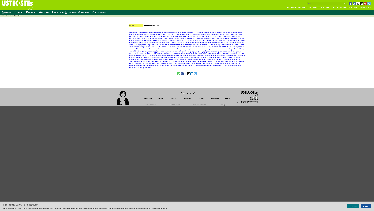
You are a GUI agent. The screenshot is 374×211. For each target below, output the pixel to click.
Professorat (7, 12)
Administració (58, 12)
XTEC (333, 7)
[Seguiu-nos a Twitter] (358, 3)
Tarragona (215, 98)
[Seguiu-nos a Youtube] (365, 3)
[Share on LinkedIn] (191, 73)
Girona (160, 98)
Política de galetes (175, 105)
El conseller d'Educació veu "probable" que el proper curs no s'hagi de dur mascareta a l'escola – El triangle (179, 40)
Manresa (187, 98)
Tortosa (227, 98)
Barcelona (148, 98)
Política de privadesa (150, 105)
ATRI (327, 7)
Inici (2, 16)
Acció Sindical (85, 12)
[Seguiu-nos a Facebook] (350, 3)
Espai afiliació (366, 7)
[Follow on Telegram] (369, 3)
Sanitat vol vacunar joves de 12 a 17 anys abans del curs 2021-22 (206, 47)
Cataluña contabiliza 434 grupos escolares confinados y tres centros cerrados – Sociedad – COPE (211, 34)
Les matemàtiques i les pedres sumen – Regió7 (161, 42)
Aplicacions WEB (318, 7)
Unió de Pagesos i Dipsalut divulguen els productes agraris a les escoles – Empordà (185, 61)
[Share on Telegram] (195, 73)
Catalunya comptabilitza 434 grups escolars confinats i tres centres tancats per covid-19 (170, 55)
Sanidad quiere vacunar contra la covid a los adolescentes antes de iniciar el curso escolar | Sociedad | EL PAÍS (164, 32)
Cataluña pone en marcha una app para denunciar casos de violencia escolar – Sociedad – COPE (192, 36)
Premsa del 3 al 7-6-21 (152, 25)
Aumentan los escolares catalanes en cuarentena (144, 36)
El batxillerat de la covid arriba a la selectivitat (170, 47)
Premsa (131, 25)
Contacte (301, 7)
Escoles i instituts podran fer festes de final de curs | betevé (156, 65)
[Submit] (345, 3)
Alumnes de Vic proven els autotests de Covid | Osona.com (196, 42)
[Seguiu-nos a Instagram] (354, 3)
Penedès (201, 98)
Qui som (286, 7)
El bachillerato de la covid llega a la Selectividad (215, 32)
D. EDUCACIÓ (354, 7)
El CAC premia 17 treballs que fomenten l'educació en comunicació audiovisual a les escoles (169, 63)
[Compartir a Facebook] (182, 73)
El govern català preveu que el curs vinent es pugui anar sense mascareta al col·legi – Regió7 (208, 49)
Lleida (173, 98)
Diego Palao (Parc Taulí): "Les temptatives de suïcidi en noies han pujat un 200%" (172, 45)
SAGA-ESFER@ (342, 7)
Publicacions (72, 12)
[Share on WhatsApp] (178, 73)
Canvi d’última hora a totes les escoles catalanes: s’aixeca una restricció (198, 65)
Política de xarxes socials (199, 105)
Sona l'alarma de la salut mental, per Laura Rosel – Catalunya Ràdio (184, 53)
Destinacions (32, 12)
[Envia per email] (188, 73)
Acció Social (45, 12)
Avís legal (223, 105)
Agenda (293, 7)
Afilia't (308, 7)
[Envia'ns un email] (361, 3)
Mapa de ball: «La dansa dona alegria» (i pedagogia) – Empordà (191, 38)
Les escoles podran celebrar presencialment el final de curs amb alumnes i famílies (195, 59)
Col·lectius (20, 12)
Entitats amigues (100, 12)
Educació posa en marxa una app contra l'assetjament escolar (218, 45)
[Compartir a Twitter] (185, 73)
